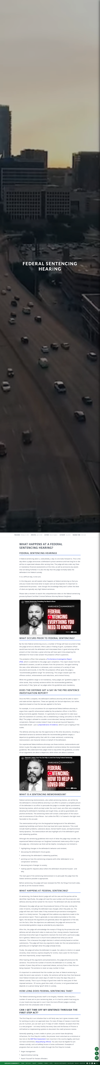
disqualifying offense (43, 1042)
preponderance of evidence (48, 725)
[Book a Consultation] (97, 1049)
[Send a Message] (97, 1058)
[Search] (97, 1063)
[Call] (97, 1053)
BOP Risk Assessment (38, 1039)
